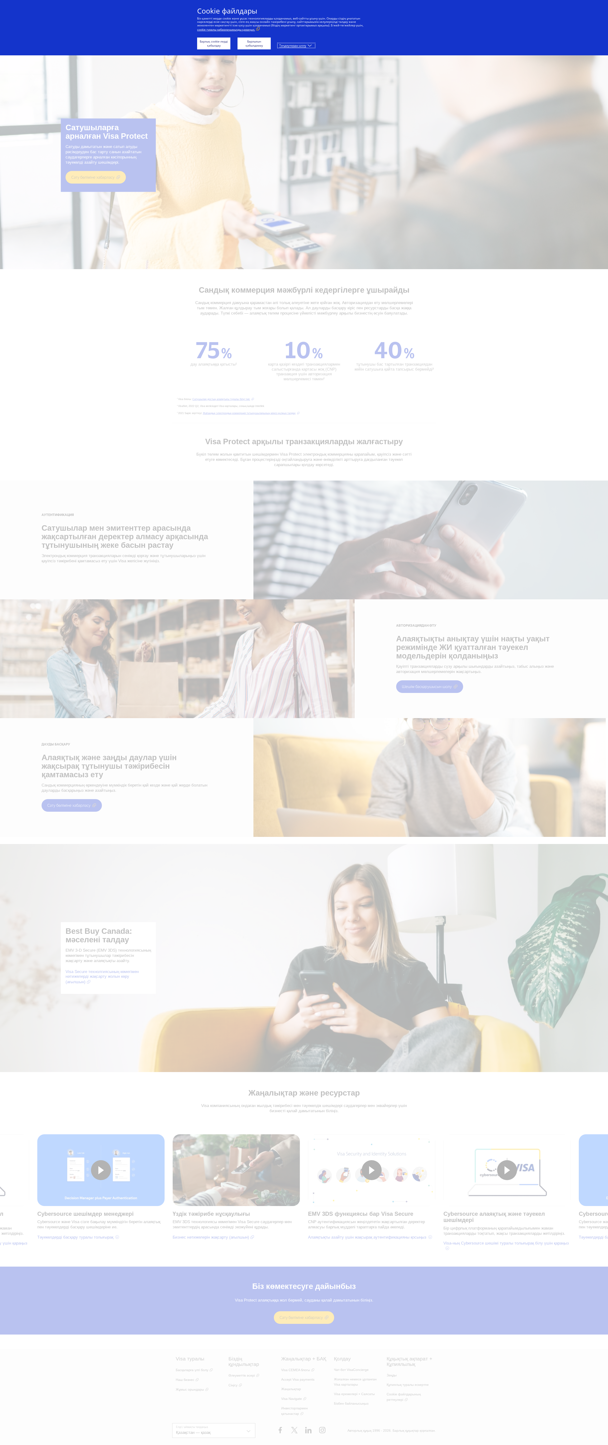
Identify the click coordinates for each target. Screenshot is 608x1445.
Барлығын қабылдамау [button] (254, 43)
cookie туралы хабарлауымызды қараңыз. (226, 30)
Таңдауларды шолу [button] (292, 45)
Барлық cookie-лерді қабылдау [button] (214, 43)
